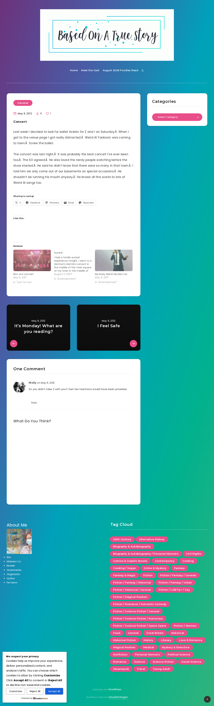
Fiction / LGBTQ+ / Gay (174, 589)
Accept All (54, 691)
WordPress (115, 689)
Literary (166, 640)
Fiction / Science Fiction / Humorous (138, 618)
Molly (32, 382)
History (148, 640)
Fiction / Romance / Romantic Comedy (140, 604)
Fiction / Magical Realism (130, 596)
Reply (34, 402)
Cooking (188, 560)
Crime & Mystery (155, 568)
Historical (177, 632)
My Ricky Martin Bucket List (111, 274)
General (23, 102)
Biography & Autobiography (132, 546)
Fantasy (179, 568)
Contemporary (165, 560)
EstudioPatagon (118, 697)
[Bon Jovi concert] (32, 260)
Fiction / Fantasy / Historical (132, 582)
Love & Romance (190, 640)
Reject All (35, 691)
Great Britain (155, 632)
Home (74, 70)
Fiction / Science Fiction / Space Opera (139, 625)
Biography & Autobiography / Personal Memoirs (145, 553)
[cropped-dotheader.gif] (107, 35)
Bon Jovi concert (23, 274)
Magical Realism (124, 647)
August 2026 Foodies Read (120, 70)
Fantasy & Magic (124, 575)
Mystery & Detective (176, 647)
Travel (141, 668)
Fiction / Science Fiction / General (136, 611)
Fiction (148, 575)
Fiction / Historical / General (132, 589)
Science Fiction (163, 661)
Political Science (179, 654)
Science (139, 661)
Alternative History (152, 539)
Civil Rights (193, 553)
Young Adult (161, 668)
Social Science (191, 661)
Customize (15, 691)
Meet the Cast (90, 70)
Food (116, 632)
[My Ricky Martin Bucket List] (113, 260)
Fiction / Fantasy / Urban (175, 582)
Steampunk (121, 668)
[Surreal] (74, 265)
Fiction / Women (185, 625)
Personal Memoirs (147, 654)
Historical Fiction (124, 640)
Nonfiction (120, 654)
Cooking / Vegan (124, 568)
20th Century (122, 539)
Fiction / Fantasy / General (178, 575)
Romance (119, 661)
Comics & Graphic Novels (130, 560)
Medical (148, 647)
